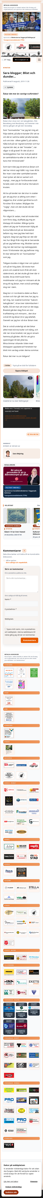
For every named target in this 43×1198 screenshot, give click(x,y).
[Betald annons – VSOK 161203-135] (21, 1055)
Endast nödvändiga (13, 1187)
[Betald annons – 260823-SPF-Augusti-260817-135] (9, 672)
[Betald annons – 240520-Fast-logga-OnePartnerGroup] (9, 897)
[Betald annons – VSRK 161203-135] (9, 1055)
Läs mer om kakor (11, 1181)
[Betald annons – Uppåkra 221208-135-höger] (34, 982)
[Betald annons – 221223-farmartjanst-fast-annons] (21, 811)
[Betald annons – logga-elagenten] (34, 846)
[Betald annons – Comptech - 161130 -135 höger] (21, 972)
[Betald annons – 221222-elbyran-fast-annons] (34, 800)
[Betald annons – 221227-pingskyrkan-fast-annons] (9, 912)
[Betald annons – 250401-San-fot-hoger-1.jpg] (34, 790)
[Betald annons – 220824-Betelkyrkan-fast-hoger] (34, 932)
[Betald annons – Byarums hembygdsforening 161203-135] (9, 1110)
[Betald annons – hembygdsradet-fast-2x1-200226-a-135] (34, 1110)
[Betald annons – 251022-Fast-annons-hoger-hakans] (21, 831)
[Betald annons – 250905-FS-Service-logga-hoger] (9, 790)
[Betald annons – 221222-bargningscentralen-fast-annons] (21, 957)
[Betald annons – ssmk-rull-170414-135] (9, 1045)
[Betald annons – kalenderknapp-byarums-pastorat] (21, 922)
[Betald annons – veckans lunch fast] (21, 765)
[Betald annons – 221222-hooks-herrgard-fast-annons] (9, 775)
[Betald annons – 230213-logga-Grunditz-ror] (34, 811)
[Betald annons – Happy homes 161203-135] (9, 856)
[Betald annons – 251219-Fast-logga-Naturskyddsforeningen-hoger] (21, 1090)
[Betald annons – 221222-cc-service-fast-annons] (34, 957)
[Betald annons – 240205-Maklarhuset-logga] (21, 887)
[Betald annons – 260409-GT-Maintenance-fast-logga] (34, 821)
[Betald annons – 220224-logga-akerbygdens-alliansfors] (21, 932)
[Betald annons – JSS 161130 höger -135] (9, 982)
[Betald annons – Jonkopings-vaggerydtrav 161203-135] (21, 1065)
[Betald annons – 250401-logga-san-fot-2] (9, 801)
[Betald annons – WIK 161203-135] (34, 1045)
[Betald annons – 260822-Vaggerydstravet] (9, 700)
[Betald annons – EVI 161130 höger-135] (34, 972)
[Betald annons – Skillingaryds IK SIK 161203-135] (9, 1075)
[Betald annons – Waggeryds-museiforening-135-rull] (21, 1100)
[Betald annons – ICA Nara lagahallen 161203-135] (9, 765)
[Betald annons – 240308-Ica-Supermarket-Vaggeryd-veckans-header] (21, 47)
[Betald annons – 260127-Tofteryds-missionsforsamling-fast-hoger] (9, 922)
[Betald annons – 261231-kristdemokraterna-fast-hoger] (9, 1009)
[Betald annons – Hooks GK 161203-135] (9, 1065)
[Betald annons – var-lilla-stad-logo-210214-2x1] (34, 856)
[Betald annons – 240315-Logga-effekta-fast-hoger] (21, 800)
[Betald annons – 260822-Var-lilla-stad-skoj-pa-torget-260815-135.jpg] (21, 684)
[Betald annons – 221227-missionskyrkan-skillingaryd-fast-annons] (21, 912)
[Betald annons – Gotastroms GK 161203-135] (34, 1055)
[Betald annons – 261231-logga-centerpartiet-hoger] (21, 1009)
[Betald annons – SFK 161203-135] (34, 1065)
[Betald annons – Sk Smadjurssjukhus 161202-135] (21, 821)
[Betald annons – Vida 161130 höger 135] (21, 992)
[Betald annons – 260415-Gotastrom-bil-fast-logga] (34, 47)
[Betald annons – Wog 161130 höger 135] (34, 992)
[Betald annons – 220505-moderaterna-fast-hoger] (9, 1026)
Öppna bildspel (21, 371)
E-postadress (11, 609)
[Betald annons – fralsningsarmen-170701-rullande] (9, 942)
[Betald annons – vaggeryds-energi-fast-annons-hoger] (9, 1145)
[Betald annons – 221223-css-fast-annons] (9, 811)
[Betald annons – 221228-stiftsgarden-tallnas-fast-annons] (8, 47)
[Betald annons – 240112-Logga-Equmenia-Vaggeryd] (9, 932)
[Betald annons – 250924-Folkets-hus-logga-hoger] (21, 872)
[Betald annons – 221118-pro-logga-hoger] (9, 1100)
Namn (8, 599)
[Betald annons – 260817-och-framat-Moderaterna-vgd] (21, 21)
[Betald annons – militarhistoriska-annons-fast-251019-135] (9, 1090)
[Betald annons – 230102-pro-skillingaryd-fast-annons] (21, 1120)
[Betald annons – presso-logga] (9, 972)
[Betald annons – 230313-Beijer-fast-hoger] (21, 846)
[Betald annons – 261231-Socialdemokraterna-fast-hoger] (21, 1026)
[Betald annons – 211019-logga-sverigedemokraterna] (34, 1007)
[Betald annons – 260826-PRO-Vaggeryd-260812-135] (9, 684)
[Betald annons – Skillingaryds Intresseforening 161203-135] (34, 1120)
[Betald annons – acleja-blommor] (9, 846)
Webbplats (9, 619)
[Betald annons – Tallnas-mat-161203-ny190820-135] (21, 775)
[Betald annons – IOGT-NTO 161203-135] (9, 1120)
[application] (21, 417)
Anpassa (34, 1181)
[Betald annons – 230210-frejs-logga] (9, 871)
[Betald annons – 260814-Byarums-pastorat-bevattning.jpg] (9, 749)
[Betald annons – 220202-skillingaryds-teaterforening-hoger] (34, 1100)
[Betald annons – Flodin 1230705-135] (9, 887)
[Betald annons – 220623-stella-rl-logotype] (34, 887)
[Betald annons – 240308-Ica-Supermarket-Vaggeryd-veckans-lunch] (34, 765)
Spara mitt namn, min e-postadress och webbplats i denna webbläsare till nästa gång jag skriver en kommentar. (20, 632)
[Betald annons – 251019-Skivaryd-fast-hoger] (34, 1090)
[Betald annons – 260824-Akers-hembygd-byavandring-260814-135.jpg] (34, 672)
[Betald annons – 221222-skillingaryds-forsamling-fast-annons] (34, 922)
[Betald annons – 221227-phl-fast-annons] (9, 821)
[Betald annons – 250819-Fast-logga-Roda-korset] (21, 856)
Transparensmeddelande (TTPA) (14, 40)
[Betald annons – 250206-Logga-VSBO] (21, 897)
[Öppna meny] (39, 60)
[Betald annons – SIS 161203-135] (21, 1045)
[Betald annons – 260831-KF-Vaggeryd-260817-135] (9, 733)
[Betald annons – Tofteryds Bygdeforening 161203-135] (21, 1130)
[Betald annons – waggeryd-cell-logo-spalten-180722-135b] (9, 992)
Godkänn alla (11, 1192)
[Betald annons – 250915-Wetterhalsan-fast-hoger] (9, 831)
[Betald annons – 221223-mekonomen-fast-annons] (9, 957)
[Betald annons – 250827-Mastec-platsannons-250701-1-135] (9, 717)
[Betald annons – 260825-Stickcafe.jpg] (21, 672)
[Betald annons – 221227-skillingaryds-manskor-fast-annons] (9, 1130)
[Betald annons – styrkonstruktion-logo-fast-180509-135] (21, 982)
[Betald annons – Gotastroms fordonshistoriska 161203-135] (21, 1110)
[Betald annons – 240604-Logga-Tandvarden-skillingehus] (21, 790)
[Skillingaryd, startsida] (21, 59)
